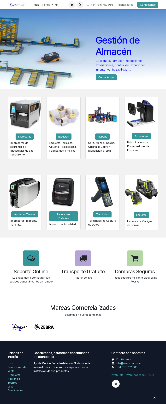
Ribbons (102, 136)
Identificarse (125, 4)
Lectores (141, 214)
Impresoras (24, 136)
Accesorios (141, 136)
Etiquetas (63, 136)
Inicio (11, 363)
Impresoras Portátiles (63, 216)
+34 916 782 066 (101, 4)
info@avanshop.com (128, 363)
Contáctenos (148, 4)
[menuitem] (36, 4)
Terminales (102, 214)
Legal (11, 386)
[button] (80, 4)
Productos (14, 374)
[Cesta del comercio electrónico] (71, 4)
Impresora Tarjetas (25, 214)
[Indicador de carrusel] (80, 82)
